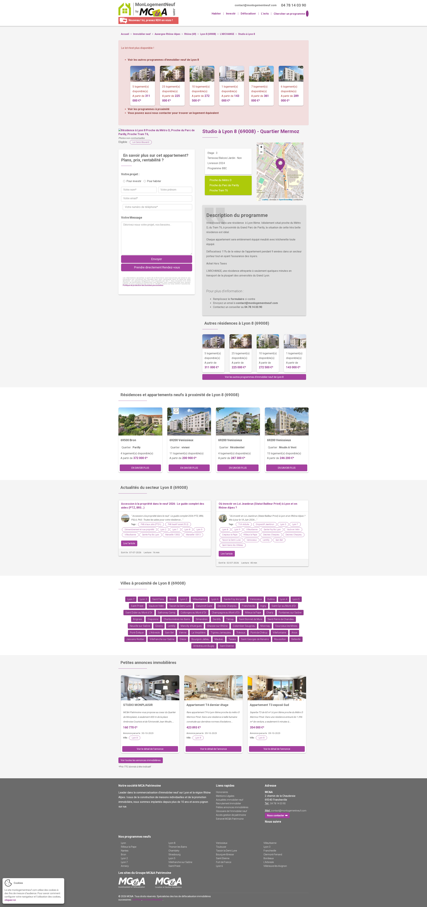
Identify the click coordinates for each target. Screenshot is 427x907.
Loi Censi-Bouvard (140, 142)
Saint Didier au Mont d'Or (138, 613)
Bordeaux (269, 858)
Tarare (232, 639)
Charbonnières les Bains (177, 619)
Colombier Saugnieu (244, 626)
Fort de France (223, 862)
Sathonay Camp (166, 613)
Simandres (202, 619)
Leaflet (265, 199)
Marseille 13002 (172, 534)
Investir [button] (231, 13)
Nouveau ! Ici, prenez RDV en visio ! (150, 20)
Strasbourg (174, 854)
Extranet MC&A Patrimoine (230, 818)
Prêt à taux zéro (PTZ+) (151, 524)
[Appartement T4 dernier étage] (213, 687)
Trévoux (240, 633)
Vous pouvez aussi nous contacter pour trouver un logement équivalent (173, 113)
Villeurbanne (130, 534)
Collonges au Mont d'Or (193, 613)
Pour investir (133, 181)
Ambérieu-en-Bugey (204, 646)
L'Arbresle (154, 633)
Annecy (125, 866)
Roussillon (280, 639)
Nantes (124, 850)
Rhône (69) (190, 34)
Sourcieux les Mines (286, 626)
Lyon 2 (163, 529)
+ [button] (261, 147)
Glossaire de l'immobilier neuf (231, 811)
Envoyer (156, 259)
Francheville (248, 606)
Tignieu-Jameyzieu (221, 633)
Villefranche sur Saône (162, 639)
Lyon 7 (175, 529)
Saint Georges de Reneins (255, 639)
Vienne (182, 633)
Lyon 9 (199, 529)
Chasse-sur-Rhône (217, 626)
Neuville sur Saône (140, 626)
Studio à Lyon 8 (246, 34)
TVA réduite (243, 524)
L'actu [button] (265, 13)
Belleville (296, 639)
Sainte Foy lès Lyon (150, 534)
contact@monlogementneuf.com (288, 810)
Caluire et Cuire (204, 606)
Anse (294, 633)
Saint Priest (137, 606)
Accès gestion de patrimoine (231, 815)
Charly (269, 613)
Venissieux (252, 540)
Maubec (219, 639)
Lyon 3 (143, 599)
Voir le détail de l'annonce (150, 749)
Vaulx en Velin (293, 529)
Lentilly (266, 540)
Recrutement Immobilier (228, 803)
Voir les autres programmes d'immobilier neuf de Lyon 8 (163, 59)
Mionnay (265, 626)
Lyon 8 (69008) (208, 34)
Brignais (137, 619)
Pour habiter (154, 181)
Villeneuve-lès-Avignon (275, 866)
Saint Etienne (227, 646)
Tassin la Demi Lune (231, 540)
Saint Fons (158, 599)
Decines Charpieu (271, 534)
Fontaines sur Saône (290, 613)
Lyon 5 (283, 524)
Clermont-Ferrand (273, 854)
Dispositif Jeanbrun (265, 524)
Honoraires (222, 792)
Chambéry (173, 850)
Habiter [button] (216, 13)
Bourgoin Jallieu (200, 639)
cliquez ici (10, 900)
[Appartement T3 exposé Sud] (277, 687)
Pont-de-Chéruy (259, 633)
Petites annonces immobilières (232, 807)
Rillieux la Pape (250, 534)
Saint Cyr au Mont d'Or (284, 606)
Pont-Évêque (137, 633)
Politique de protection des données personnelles (143, 285)
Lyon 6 (215, 599)
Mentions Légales (225, 796)
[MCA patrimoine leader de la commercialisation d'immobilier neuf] (131, 882)
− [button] (261, 152)
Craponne (153, 619)
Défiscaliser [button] (248, 13)
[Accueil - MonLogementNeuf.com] (145, 10)
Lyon (123, 843)
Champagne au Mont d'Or (226, 613)
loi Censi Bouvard (152, 899)
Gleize (183, 639)
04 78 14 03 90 (278, 803)
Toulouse (221, 846)
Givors (159, 626)
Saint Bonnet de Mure (250, 619)
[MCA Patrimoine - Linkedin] (272, 828)
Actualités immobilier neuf (229, 799)
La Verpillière (198, 633)
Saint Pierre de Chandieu (281, 619)
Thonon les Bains (177, 846)
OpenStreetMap (286, 199)
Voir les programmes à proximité (148, 109)
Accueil (125, 34)
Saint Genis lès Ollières (232, 545)
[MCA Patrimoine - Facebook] (267, 828)
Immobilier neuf (142, 34)
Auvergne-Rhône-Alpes (167, 34)
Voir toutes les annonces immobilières (141, 760)
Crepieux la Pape (229, 534)
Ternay (230, 619)
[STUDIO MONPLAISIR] (150, 687)
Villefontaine (279, 633)
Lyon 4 (283, 599)
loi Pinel (137, 899)
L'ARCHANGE (227, 34)
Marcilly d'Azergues (191, 626)
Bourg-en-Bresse (225, 854)
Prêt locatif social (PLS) (178, 524)
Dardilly (217, 619)
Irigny (263, 606)
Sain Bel (279, 540)
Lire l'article (129, 543)
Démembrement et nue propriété (139, 529)
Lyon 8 (187, 529)
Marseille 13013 (193, 534)
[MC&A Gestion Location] (168, 882)
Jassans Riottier (135, 639)
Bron (172, 599)
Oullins (271, 599)
